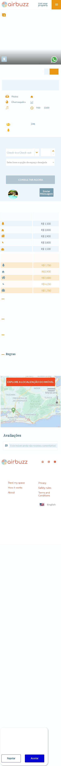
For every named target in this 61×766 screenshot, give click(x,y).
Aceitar (34, 758)
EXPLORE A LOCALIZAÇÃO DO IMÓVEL (30, 441)
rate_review (6, 505)
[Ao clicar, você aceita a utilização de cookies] (54, 59)
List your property (43, 4)
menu (56, 4)
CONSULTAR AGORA (30, 217)
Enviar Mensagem (46, 229)
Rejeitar (11, 758)
